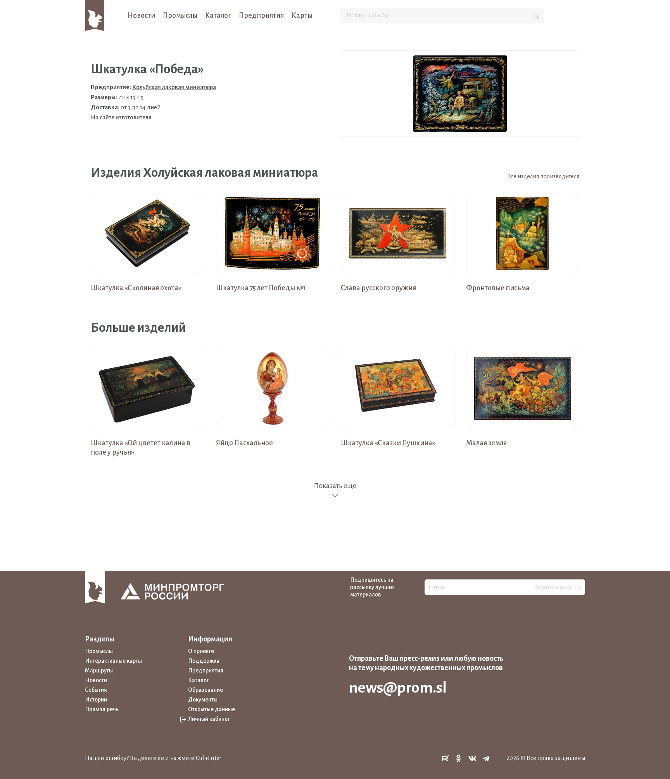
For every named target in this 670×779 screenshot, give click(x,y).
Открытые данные (211, 709)
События (96, 690)
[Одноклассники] (459, 758)
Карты (302, 15)
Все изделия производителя (543, 176)
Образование (205, 690)
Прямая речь (102, 709)
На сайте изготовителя (121, 117)
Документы (203, 699)
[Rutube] (445, 758)
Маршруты (99, 670)
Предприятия (261, 15)
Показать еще (335, 485)
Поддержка (203, 661)
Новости (141, 15)
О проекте (201, 651)
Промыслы (180, 15)
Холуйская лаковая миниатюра (174, 87)
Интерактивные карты (113, 661)
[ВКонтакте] (473, 758)
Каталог (218, 15)
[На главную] (94, 15)
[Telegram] (486, 758)
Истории (96, 699)
